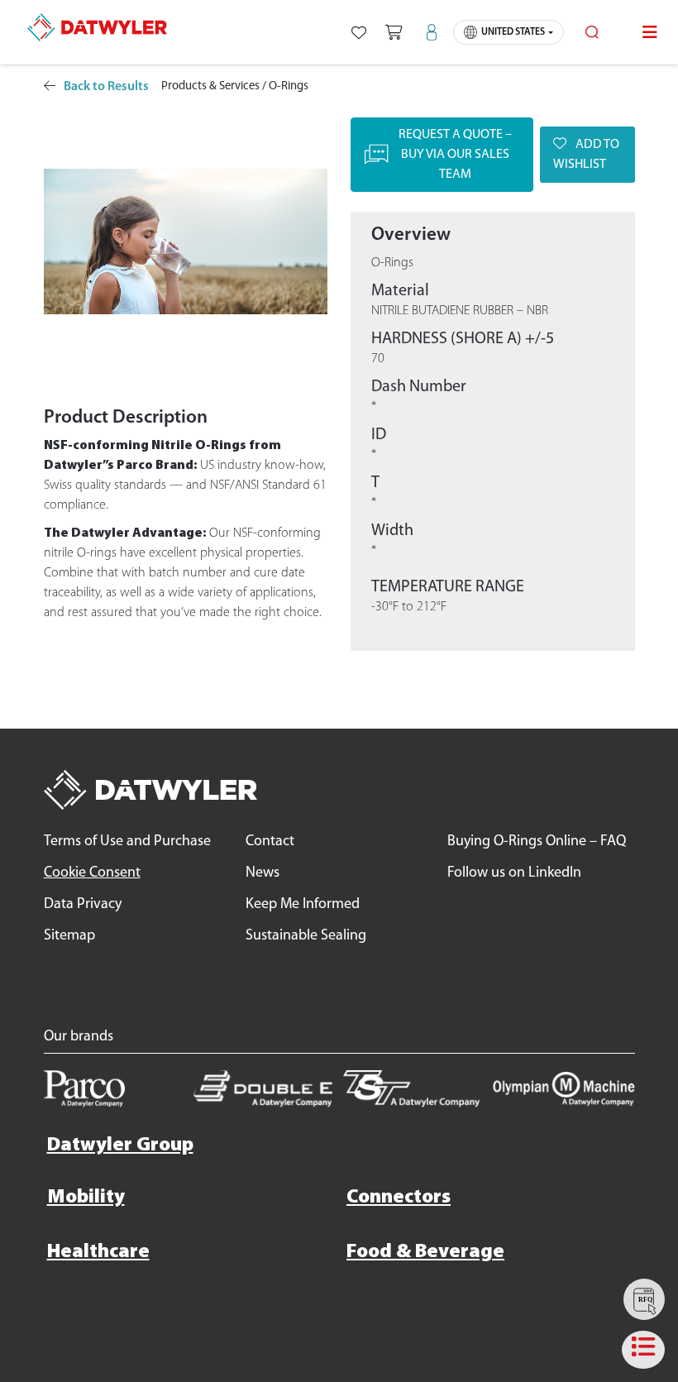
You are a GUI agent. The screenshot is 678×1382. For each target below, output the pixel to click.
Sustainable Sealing (306, 936)
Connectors (398, 1197)
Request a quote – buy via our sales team (455, 154)
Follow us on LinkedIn (514, 873)
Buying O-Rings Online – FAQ (536, 841)
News (262, 873)
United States (513, 32)
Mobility (86, 1197)
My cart (393, 32)
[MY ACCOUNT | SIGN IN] (432, 32)
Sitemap (69, 936)
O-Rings (288, 86)
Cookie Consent (92, 873)
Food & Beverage (425, 1252)
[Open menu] (650, 32)
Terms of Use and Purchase (127, 841)
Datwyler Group (120, 1145)
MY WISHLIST (358, 32)
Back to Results (106, 86)
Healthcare (98, 1252)
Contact (270, 841)
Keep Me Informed (303, 904)
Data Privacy (83, 904)
